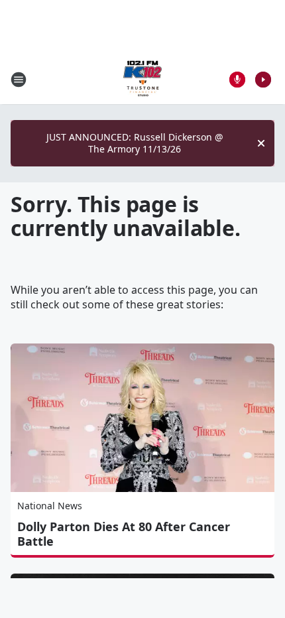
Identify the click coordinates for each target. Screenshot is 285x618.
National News (49, 505)
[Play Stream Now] (263, 80)
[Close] (261, 143)
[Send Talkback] (237, 80)
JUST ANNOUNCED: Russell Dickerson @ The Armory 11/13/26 (134, 143)
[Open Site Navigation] (19, 80)
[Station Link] (142, 79)
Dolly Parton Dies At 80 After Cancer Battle (123, 533)
